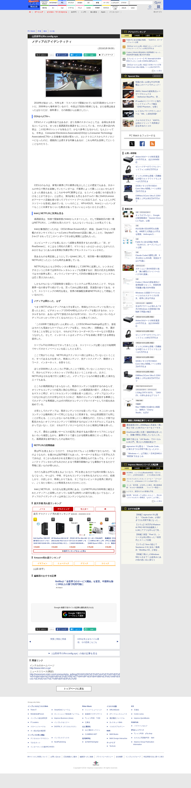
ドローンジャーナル (38, 727)
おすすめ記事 (134, 509)
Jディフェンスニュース (118, 714)
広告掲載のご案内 (70, 757)
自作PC (74, 12)
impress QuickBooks (141, 718)
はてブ (78, 55)
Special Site (133, 76)
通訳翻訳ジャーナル (117, 718)
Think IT (33, 710)
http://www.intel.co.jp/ (40, 668)
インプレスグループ (133, 757)
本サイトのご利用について (37, 757)
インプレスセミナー (61, 722)
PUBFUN (134, 722)
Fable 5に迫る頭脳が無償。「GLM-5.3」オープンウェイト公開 (148, 245)
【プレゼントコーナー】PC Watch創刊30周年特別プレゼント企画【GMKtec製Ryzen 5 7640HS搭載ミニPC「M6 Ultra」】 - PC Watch (144, 61)
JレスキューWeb (115, 722)
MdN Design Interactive (118, 738)
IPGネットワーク (137, 730)
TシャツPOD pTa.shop (143, 734)
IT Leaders (34, 722)
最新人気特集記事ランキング (141, 420)
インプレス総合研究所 (38, 718)
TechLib (112, 746)
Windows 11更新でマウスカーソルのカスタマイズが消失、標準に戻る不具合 (147, 295)
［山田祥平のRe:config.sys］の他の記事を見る (73, 653)
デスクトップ (63, 509)
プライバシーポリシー (104, 757)
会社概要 (119, 757)
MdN (108, 731)
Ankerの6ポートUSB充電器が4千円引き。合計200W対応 (147, 159)
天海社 (136, 710)
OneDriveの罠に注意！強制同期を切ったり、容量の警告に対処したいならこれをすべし (144, 435)
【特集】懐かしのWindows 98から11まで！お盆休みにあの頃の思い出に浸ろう (148, 557)
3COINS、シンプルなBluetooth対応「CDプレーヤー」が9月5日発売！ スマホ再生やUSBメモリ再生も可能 (144, 475)
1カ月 (158, 36)
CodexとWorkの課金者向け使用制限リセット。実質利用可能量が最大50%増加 (148, 285)
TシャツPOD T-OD (92, 718)
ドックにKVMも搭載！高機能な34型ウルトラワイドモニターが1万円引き (148, 179)
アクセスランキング (137, 32)
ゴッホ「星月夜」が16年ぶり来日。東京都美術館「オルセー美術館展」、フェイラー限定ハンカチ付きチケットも (144, 487)
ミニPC (83, 12)
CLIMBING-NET (91, 734)
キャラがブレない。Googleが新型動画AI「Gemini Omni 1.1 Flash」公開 (148, 218)
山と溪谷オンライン (92, 730)
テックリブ (111, 743)
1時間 (126, 36)
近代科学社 (86, 738)
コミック (105, 563)
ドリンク (84, 563)
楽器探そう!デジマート (93, 714)
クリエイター (114, 12)
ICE (132, 706)
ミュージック (63, 563)
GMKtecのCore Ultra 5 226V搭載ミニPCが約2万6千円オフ (148, 198)
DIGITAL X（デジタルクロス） (65, 727)
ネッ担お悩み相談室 (38, 731)
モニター (84, 509)
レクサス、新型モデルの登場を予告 (139, 491)
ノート (42, 509)
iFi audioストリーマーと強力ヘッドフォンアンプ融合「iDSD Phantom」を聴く (148, 104)
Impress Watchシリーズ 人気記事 (143, 464)
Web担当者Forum (37, 714)
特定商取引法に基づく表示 (154, 757)
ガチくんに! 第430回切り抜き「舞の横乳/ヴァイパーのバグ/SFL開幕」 (147, 271)
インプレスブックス (61, 738)
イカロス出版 (112, 706)
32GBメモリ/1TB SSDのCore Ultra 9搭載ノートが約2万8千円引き (148, 188)
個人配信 (93, 12)
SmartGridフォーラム (62, 710)
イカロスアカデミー (117, 727)
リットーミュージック (93, 710)
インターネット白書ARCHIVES (42, 747)
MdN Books (113, 734)
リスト (51, 55)
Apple (103, 12)
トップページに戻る (74, 688)
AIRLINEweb (114, 710)
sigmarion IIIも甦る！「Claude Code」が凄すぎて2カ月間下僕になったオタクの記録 (143, 449)
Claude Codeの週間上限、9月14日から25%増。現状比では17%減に (148, 258)
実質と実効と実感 (58, 639)
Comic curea (139, 714)
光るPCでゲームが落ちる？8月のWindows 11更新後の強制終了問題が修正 (148, 309)
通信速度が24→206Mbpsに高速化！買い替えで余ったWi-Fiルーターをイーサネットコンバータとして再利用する (144, 428)
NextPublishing (60, 742)
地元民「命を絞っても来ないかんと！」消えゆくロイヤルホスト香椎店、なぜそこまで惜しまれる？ (144, 497)
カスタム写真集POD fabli (144, 738)
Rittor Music (87, 706)
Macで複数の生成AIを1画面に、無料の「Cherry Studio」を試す (147, 410)
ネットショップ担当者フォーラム (66, 714)
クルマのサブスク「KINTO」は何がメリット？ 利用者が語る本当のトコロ (148, 123)
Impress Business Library (63, 718)
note (91, 55)
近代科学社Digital (91, 742)
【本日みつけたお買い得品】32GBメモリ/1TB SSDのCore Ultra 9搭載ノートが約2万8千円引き (143, 67)
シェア (64, 55)
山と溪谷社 (86, 727)
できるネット (35, 743)
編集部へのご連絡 (86, 757)
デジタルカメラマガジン (39, 738)
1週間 (147, 36)
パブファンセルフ (140, 726)
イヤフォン (42, 563)
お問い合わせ (55, 757)
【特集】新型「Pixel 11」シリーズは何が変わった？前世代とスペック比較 (148, 537)
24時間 (137, 36)
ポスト (43, 55)
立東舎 (87, 722)
